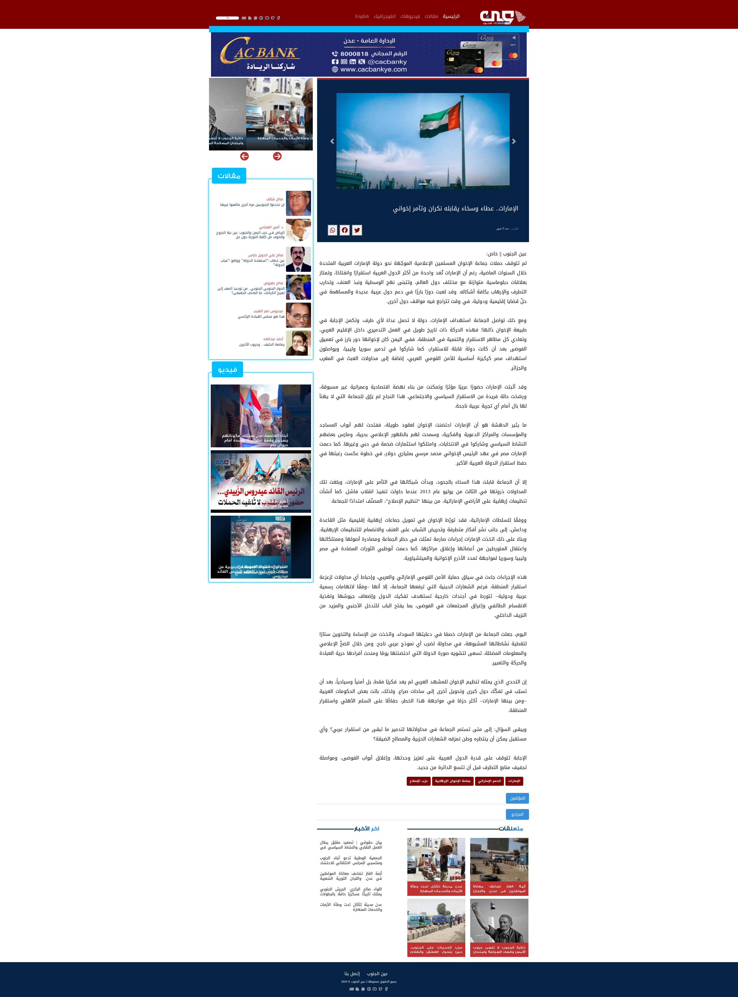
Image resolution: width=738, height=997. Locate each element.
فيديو (227, 370)
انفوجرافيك (385, 15)
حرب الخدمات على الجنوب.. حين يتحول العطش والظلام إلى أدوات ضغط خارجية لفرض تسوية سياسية (264, 140)
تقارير (514, 228)
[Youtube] (374, 989)
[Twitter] (380, 989)
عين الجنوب (377, 973)
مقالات (431, 15)
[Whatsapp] (363, 989)
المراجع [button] (517, 814)
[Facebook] (386, 989)
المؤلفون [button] (517, 798)
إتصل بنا (352, 973)
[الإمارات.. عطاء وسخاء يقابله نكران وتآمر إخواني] (357, 230)
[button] (332, 141)
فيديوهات (410, 15)
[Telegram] (369, 989)
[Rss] (357, 989)
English (362, 15)
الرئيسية (451, 15)
